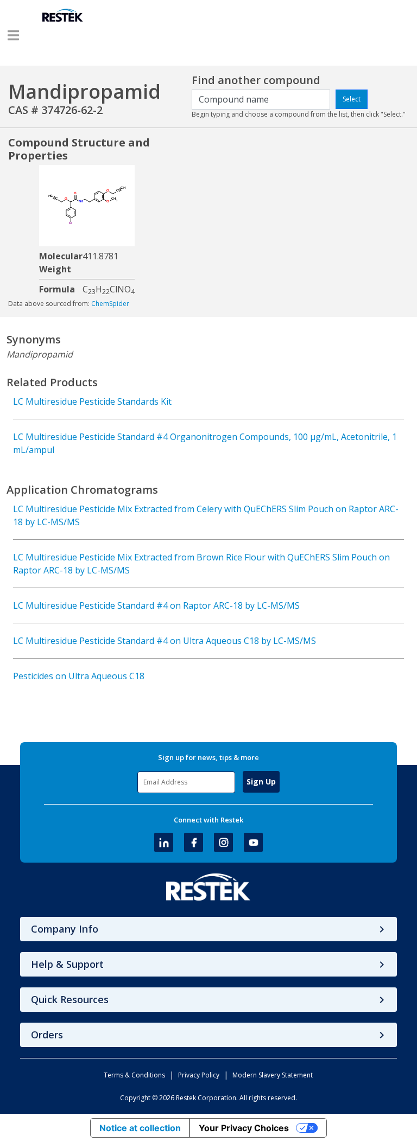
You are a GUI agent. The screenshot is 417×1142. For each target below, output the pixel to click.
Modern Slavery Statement (272, 1075)
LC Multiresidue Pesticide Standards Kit (92, 401)
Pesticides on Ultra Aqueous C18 (78, 676)
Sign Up (261, 781)
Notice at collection (140, 1127)
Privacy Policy (198, 1075)
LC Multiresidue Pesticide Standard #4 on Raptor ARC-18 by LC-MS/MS (156, 605)
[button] (13, 35)
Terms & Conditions (134, 1075)
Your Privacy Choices (244, 1127)
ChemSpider (110, 303)
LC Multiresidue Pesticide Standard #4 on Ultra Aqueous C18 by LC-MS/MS (164, 641)
